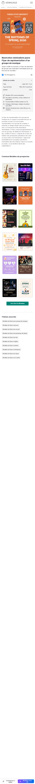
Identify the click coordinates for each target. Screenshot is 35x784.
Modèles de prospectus (26, 7)
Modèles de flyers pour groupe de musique (15, 321)
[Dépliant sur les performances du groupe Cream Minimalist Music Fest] (25, 242)
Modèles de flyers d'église (10, 341)
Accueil (3, 7)
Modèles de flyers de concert (11, 329)
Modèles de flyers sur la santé (11, 357)
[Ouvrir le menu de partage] (31, 75)
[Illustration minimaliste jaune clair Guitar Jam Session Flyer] (10, 172)
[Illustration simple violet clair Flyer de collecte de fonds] (10, 265)
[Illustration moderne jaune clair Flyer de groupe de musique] (25, 288)
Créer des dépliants (12, 7)
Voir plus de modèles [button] (17, 303)
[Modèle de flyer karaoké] (10, 195)
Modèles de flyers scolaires (10, 345)
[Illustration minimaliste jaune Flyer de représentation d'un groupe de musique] (25, 195)
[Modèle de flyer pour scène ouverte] (25, 172)
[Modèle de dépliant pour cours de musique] (10, 219)
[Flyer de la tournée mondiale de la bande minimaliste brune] (25, 265)
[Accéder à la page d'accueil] (9, 2)
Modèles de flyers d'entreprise (11, 349)
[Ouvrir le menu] (31, 3)
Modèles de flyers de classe (11, 353)
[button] (9, 781)
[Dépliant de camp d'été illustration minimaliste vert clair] (25, 219)
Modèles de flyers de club (10, 337)
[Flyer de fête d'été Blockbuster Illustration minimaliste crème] (10, 242)
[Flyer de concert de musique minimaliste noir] (10, 288)
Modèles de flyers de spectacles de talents (15, 333)
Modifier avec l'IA (27, 781)
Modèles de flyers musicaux (11, 325)
